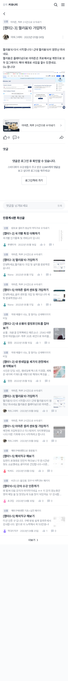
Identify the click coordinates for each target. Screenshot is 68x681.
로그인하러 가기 (34, 180)
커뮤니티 (13, 4)
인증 (6, 21)
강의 (5, 4)
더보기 (31, 540)
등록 (59, 205)
